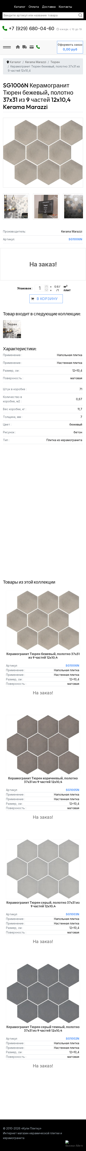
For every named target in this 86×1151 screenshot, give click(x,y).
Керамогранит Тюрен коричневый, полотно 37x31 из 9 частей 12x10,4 (43, 780)
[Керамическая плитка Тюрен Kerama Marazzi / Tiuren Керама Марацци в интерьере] (17, 203)
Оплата (34, 6)
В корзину (47, 299)
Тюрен (12, 324)
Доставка (49, 6)
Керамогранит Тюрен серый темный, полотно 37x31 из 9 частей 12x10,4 (43, 1028)
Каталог (19, 6)
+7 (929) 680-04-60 (31, 28)
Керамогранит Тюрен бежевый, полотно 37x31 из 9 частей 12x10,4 (43, 655)
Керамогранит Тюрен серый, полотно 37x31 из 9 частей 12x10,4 (43, 904)
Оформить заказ (70, 44)
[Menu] (7, 47)
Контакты (65, 6)
